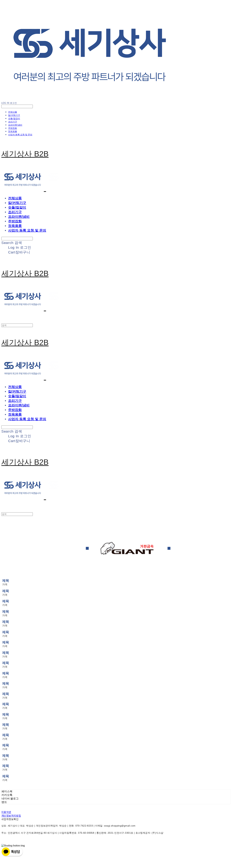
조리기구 (12, 121)
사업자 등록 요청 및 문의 (20, 134)
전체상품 (12, 111)
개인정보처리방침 (11, 815)
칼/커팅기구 (14, 115)
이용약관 (6, 812)
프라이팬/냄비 (15, 124)
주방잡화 (12, 128)
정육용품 (12, 131)
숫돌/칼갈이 (14, 118)
